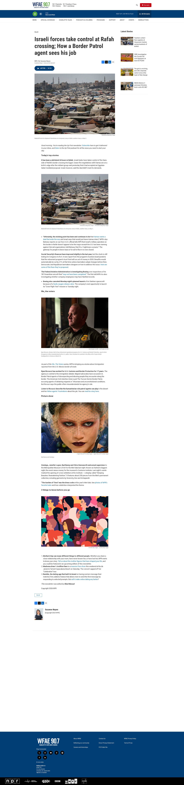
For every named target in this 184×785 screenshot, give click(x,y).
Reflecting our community (81, 743)
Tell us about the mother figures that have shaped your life (80, 561)
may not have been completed (74, 274)
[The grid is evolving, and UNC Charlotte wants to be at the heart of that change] (127, 72)
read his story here (92, 391)
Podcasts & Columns (84, 20)
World (36, 32)
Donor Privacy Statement (106, 743)
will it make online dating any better (84, 579)
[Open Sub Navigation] (38, 20)
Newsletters (143, 20)
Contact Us (102, 738)
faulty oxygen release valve (63, 284)
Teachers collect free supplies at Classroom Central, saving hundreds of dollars (140, 42)
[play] (35, 14)
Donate (147, 5)
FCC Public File (103, 747)
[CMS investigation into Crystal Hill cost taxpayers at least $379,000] (127, 57)
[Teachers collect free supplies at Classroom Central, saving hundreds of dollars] (127, 41)
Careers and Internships (81, 747)
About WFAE (77, 738)
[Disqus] (92, 657)
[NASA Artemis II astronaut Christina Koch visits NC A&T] (127, 86)
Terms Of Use (128, 743)
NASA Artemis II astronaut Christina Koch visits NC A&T (140, 85)
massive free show (78, 566)
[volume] (40, 14)
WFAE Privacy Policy (130, 738)
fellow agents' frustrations (57, 391)
